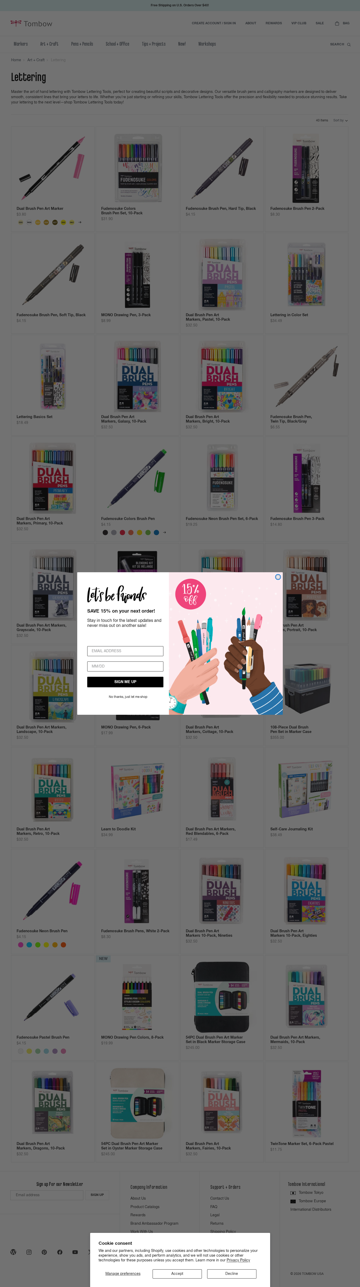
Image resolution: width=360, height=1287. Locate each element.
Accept (177, 1274)
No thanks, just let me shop (128, 697)
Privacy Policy (238, 1260)
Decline (231, 1274)
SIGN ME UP (125, 682)
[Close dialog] (278, 577)
